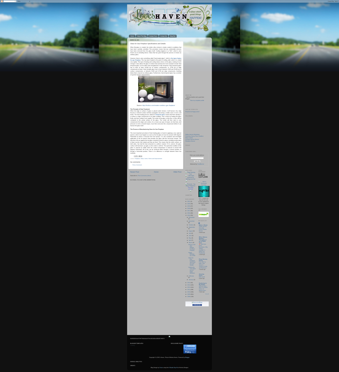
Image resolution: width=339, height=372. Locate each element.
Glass (142, 158)
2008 (189, 296)
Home (132, 36)
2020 (189, 203)
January (191, 279)
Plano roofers (189, 137)
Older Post (177, 172)
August (191, 231)
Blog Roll (172, 36)
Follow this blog (197, 304)
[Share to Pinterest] (141, 156)
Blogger (187, 357)
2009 (189, 294)
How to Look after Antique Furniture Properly (191, 247)
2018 (189, 208)
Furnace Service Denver (192, 139)
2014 (189, 282)
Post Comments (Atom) (144, 175)
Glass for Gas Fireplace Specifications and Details (191, 261)
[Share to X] (138, 156)
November (192, 221)
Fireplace (137, 158)
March (191, 242)
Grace (161, 367)
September (192, 227)
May (190, 238)
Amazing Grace (201, 274)
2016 (189, 213)
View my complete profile (197, 100)
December (192, 217)
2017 (189, 210)
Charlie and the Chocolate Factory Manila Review (203, 229)
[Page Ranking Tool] (190, 174)
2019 (189, 206)
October (191, 225)
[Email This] (135, 156)
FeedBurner (200, 164)
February (191, 276)
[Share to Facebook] (140, 156)
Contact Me (163, 36)
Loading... (133, 345)
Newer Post (134, 172)
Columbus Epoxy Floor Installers (194, 136)
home (146, 158)
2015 (189, 215)
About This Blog (141, 36)
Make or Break (203, 225)
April (190, 240)
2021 (189, 201)
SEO (200, 198)
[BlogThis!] (136, 156)
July (190, 233)
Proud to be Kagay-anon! (192, 111)
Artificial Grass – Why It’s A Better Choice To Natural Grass (203, 288)
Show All (207, 293)
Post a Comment (137, 165)
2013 (189, 285)
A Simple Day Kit (173, 367)
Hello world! (202, 277)
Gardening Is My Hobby (203, 284)
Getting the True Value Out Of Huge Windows (192, 270)
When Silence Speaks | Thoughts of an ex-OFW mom (203, 239)
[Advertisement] (197, 65)
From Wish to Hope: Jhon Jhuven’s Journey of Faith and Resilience (203, 265)
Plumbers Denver (190, 141)
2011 (188, 289)
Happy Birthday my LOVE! (191, 254)
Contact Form (153, 36)
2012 (189, 287)
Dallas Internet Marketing (192, 134)
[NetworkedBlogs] (197, 302)
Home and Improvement (155, 158)
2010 (189, 292)
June (190, 235)
